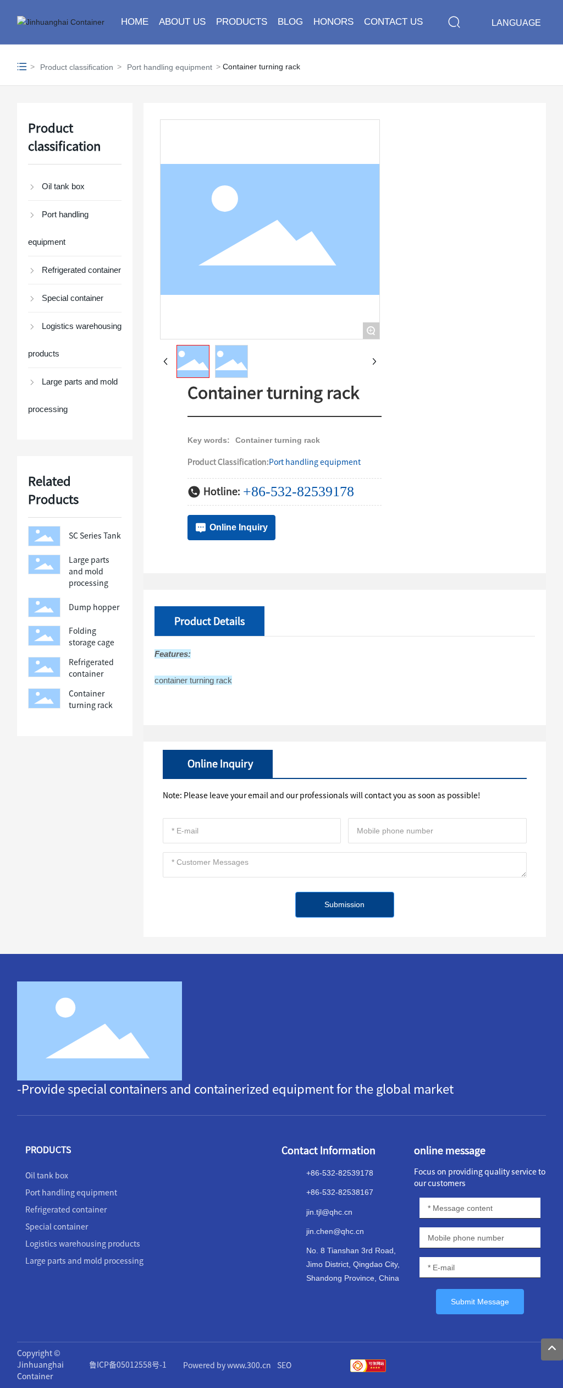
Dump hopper (94, 607)
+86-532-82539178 (298, 492)
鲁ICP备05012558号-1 (128, 1365)
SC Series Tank (95, 536)
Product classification (76, 67)
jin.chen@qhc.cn (335, 1231)
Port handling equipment (169, 67)
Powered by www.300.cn (227, 1365)
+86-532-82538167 (339, 1192)
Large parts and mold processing (89, 571)
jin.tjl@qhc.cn (329, 1212)
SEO (284, 1365)
